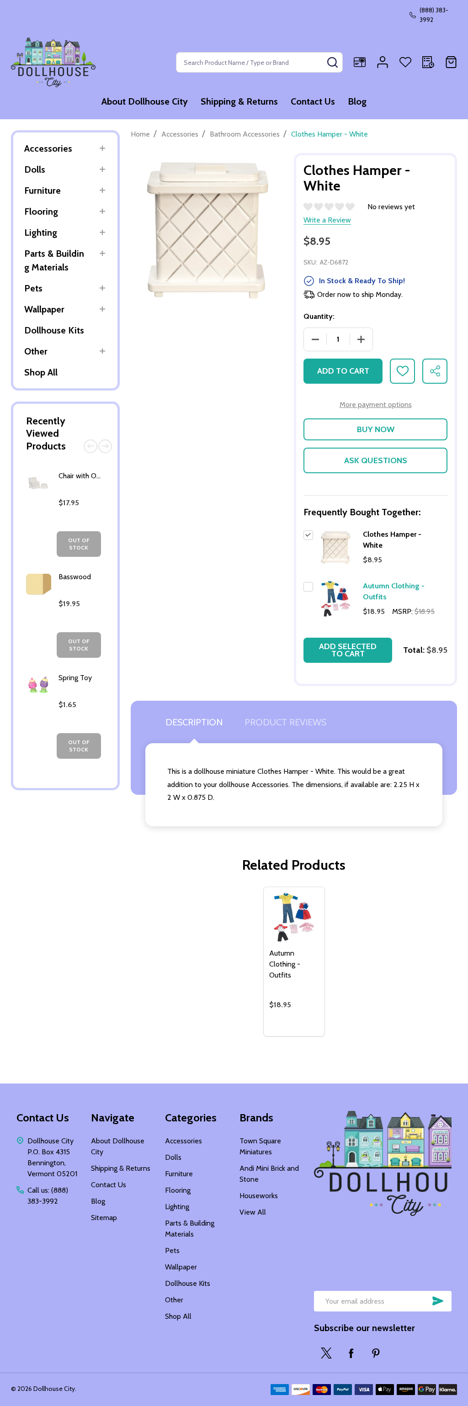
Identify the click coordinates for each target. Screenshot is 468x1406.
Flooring (41, 211)
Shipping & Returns (239, 101)
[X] (326, 1353)
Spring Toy (75, 677)
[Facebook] (351, 1353)
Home (140, 134)
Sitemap (104, 1217)
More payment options (376, 404)
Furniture (42, 190)
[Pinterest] (375, 1353)
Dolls (34, 169)
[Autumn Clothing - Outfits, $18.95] (294, 917)
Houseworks (258, 1195)
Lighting (40, 232)
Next (105, 446)
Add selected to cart (348, 650)
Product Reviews (285, 722)
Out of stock (78, 544)
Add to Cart (343, 371)
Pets (33, 288)
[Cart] (451, 62)
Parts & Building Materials (54, 260)
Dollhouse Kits (54, 330)
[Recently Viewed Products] (428, 62)
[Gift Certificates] (360, 62)
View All (252, 1212)
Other (36, 351)
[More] (102, 148)
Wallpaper (44, 309)
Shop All (41, 372)
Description (194, 722)
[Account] (382, 62)
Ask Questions (375, 460)
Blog (357, 101)
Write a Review (327, 220)
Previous (90, 446)
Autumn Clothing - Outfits (284, 964)
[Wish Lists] (405, 62)
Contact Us (313, 101)
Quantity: (319, 316)
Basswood (74, 576)
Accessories (48, 148)
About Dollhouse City (144, 101)
